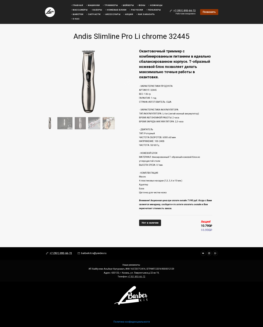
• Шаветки (77, 14)
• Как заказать (145, 14)
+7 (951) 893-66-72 (184, 10)
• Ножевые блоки (115, 10)
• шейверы (127, 5)
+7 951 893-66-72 (136, 276)
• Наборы (96, 10)
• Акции (128, 14)
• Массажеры (79, 10)
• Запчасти (93, 14)
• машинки (93, 5)
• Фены (141, 5)
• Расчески (136, 10)
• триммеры (110, 5)
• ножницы (155, 5)
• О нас (75, 19)
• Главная (77, 5)
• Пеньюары (153, 10)
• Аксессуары (112, 14)
